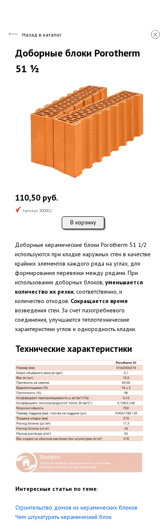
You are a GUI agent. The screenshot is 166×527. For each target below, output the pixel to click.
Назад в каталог (42, 34)
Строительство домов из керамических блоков (76, 507)
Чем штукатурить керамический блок (63, 517)
